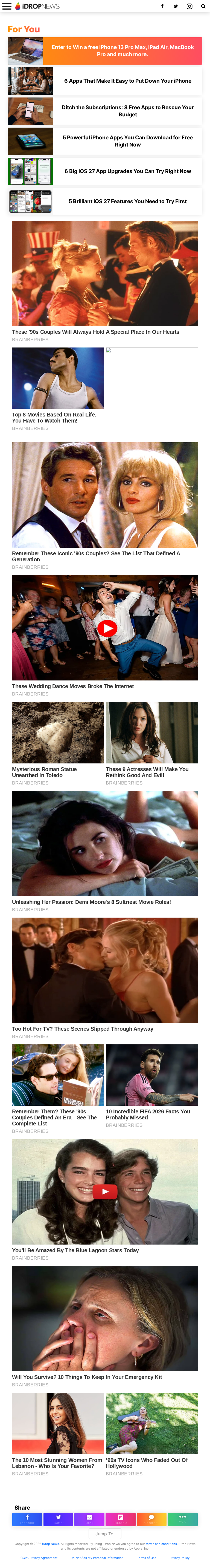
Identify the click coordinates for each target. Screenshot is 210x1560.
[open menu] (7, 6)
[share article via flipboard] (121, 1519)
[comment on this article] (152, 1519)
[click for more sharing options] (183, 1519)
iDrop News (50, 1544)
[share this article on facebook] (27, 1519)
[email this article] (89, 1519)
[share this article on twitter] (58, 1519)
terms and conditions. (162, 1544)
